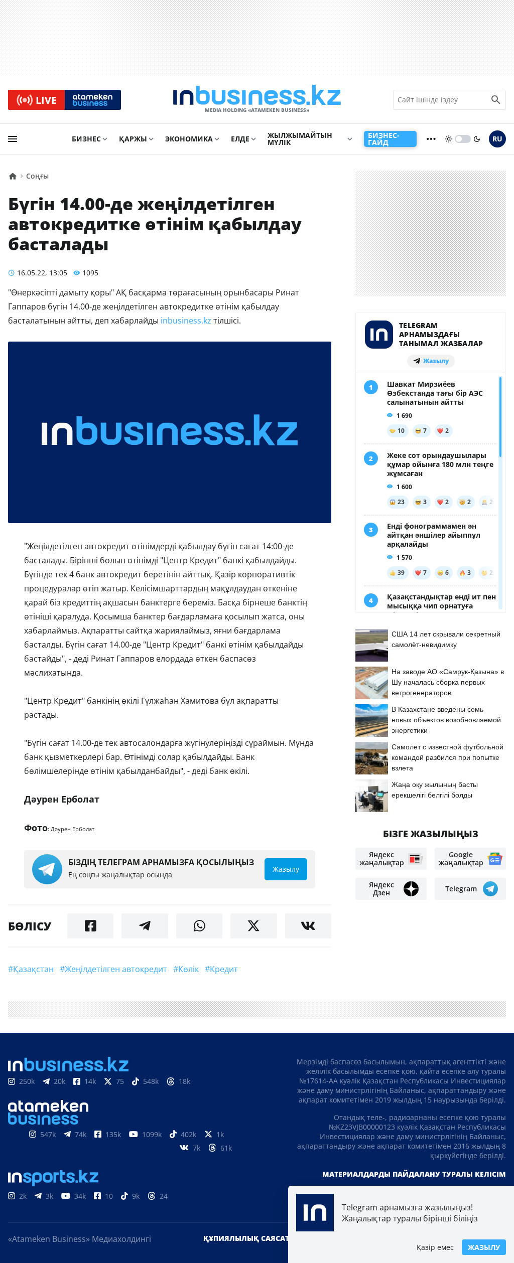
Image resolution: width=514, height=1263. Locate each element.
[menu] (13, 139)
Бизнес (86, 138)
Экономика (189, 138)
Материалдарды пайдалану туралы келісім (414, 1174)
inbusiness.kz (186, 320)
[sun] (449, 139)
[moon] (477, 139)
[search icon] (496, 100)
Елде (240, 138)
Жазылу (484, 1247)
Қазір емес (435, 1247)
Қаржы (133, 138)
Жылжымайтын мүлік (300, 138)
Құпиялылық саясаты (249, 1238)
